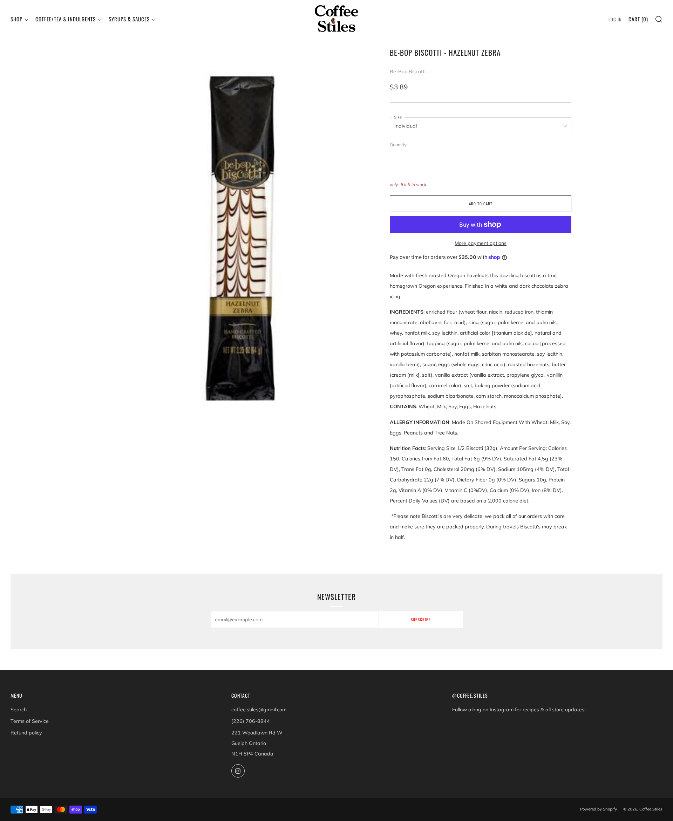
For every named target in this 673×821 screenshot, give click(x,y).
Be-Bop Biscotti (408, 71)
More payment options (481, 243)
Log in (615, 19)
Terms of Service (30, 721)
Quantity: (398, 145)
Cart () (638, 19)
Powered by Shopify (598, 809)
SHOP (16, 19)
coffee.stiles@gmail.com (258, 709)
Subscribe (420, 619)
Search (19, 709)
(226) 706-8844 (250, 721)
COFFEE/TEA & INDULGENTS (65, 19)
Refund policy (26, 733)
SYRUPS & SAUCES (129, 19)
